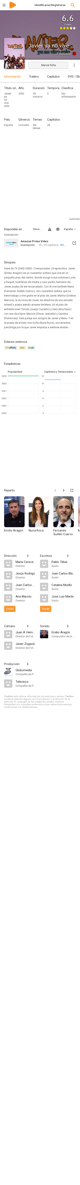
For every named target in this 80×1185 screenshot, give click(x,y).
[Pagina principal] (12, 7)
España (8, 125)
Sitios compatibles (38, 229)
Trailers (34, 76)
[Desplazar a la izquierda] (55, 490)
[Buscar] (73, 5)
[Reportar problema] (50, 229)
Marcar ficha (48, 65)
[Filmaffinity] (11, 350)
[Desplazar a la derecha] (63, 490)
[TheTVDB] (32, 350)
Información (12, 76)
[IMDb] (23, 350)
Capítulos (53, 76)
